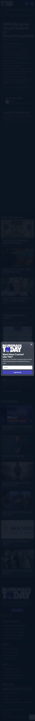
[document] (17, 360)
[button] (31, 344)
